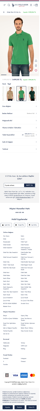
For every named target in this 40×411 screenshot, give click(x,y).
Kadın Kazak (6, 293)
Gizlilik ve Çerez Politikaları (10, 317)
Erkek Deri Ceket (25, 274)
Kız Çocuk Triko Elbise (27, 299)
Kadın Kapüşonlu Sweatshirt (8, 287)
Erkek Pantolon (25, 243)
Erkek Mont (6, 271)
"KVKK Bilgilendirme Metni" (23, 196)
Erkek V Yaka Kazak (8, 264)
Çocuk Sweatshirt (8, 296)
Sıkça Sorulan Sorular (27, 330)
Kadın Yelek (6, 283)
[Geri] (4, 12)
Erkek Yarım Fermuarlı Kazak (27, 267)
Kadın (22, 235)
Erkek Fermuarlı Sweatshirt (10, 256)
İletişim (5, 314)
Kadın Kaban (24, 280)
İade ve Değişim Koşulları (10, 327)
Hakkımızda (6, 342)
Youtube (5, 363)
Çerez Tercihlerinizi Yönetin (26, 318)
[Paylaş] (36, 59)
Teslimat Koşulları (8, 330)
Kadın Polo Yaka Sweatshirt (10, 291)
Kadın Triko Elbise (26, 291)
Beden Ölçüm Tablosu (27, 327)
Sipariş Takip (24, 314)
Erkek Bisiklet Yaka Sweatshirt (26, 252)
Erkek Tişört (24, 241)
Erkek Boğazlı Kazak (26, 264)
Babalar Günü (7, 305)
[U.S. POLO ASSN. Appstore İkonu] (6, 224)
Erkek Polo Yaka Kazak (9, 266)
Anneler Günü (25, 302)
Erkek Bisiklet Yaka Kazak (27, 261)
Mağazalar (6, 344)
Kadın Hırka (24, 293)
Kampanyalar (6, 241)
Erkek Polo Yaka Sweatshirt (10, 251)
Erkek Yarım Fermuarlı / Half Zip (27, 257)
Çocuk (22, 238)
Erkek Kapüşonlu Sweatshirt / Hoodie (26, 247)
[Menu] (4, 5)
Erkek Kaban (6, 274)
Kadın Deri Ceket (25, 283)
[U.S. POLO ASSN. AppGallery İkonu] (33, 224)
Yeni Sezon (6, 235)
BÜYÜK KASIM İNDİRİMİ (10, 302)
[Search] (9, 5)
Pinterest (23, 360)
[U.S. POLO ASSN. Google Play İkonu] (19, 224)
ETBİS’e (20, 383)
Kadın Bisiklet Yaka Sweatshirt (26, 287)
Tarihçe (23, 342)
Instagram (23, 357)
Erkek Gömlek (7, 243)
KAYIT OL (29, 184)
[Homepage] (20, 5)
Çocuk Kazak (24, 296)
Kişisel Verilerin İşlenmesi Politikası (28, 323)
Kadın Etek (24, 277)
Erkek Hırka (6, 261)
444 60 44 (19, 211)
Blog (4, 347)
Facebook (5, 357)
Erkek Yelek (24, 271)
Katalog (23, 347)
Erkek (4, 238)
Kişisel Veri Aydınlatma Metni (9, 323)
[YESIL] (10, 92)
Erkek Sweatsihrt (7, 246)
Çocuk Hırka (6, 299)
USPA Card (24, 344)
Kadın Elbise (6, 277)
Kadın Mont (6, 280)
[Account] (31, 5)
